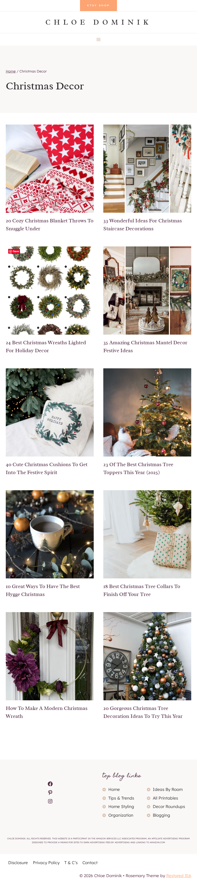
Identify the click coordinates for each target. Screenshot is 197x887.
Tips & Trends (121, 798)
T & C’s (71, 862)
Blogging (161, 815)
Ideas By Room (168, 789)
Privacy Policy (46, 862)
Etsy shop (98, 5)
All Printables (165, 798)
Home (114, 789)
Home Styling (121, 806)
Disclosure (18, 862)
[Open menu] (98, 39)
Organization (120, 815)
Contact (90, 862)
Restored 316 (178, 875)
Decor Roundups (169, 806)
